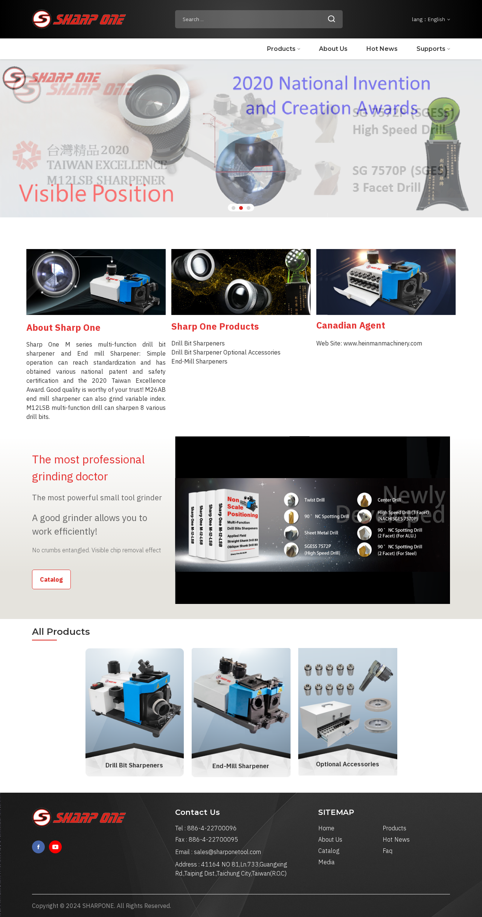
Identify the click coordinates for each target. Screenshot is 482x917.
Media (326, 862)
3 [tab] (248, 208)
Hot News (382, 48)
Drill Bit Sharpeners (134, 765)
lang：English (429, 19)
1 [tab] (233, 208)
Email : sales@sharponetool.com (218, 852)
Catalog (51, 579)
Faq (387, 850)
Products (281, 48)
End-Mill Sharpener (240, 766)
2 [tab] (241, 208)
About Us (333, 48)
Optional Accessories (347, 764)
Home (326, 828)
